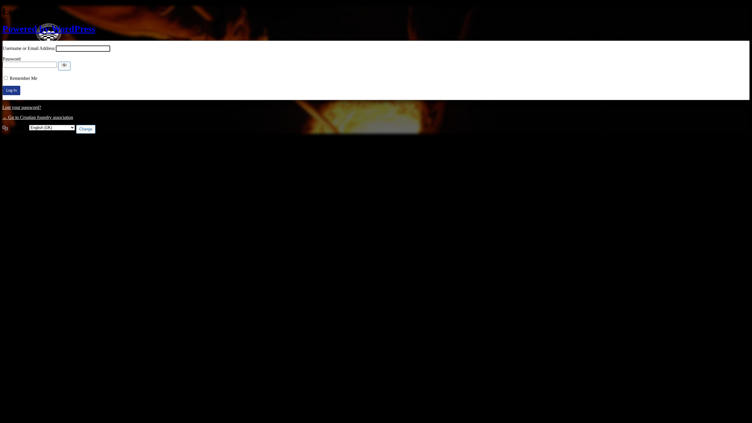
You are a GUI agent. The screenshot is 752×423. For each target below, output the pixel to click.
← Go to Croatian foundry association (37, 117)
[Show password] (64, 66)
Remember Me (23, 78)
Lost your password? (21, 107)
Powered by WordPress (48, 29)
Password (12, 58)
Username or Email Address (29, 48)
